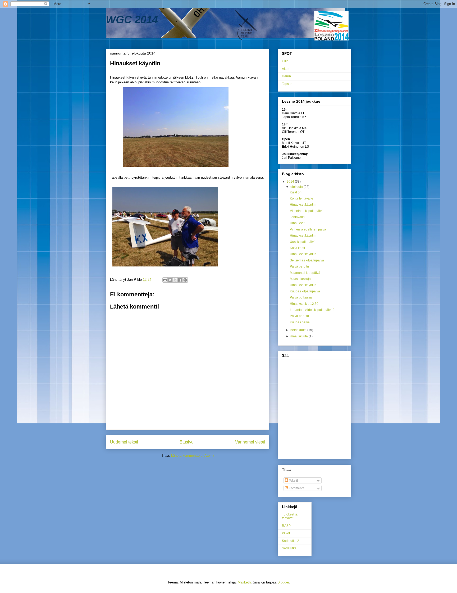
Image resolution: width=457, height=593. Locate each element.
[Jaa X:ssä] (175, 280)
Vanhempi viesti (250, 442)
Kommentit (296, 488)
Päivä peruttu (299, 266)
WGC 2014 (132, 19)
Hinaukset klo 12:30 (304, 304)
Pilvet (286, 533)
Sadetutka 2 (290, 541)
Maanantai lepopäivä (305, 273)
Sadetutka (289, 548)
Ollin (285, 61)
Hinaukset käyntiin (303, 204)
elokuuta (297, 187)
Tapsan (287, 84)
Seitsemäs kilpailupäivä (307, 260)
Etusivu (187, 442)
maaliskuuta (299, 336)
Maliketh (244, 582)
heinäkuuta (298, 330)
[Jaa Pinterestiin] (185, 280)
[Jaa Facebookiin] (180, 280)
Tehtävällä (297, 217)
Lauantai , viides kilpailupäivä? (312, 310)
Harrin (286, 76)
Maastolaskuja (300, 279)
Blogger (283, 582)
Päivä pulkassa (301, 297)
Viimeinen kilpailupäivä (306, 211)
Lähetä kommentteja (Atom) (192, 456)
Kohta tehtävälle (301, 198)
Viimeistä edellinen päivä (308, 229)
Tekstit (293, 480)
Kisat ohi (296, 192)
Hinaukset (297, 223)
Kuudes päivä (300, 322)
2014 (291, 181)
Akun (285, 69)
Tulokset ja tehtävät (290, 516)
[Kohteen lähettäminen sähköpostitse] (165, 280)
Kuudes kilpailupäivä (305, 291)
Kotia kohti (297, 248)
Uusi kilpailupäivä (303, 242)
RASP (286, 526)
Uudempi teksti (124, 442)
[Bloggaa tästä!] (170, 280)
